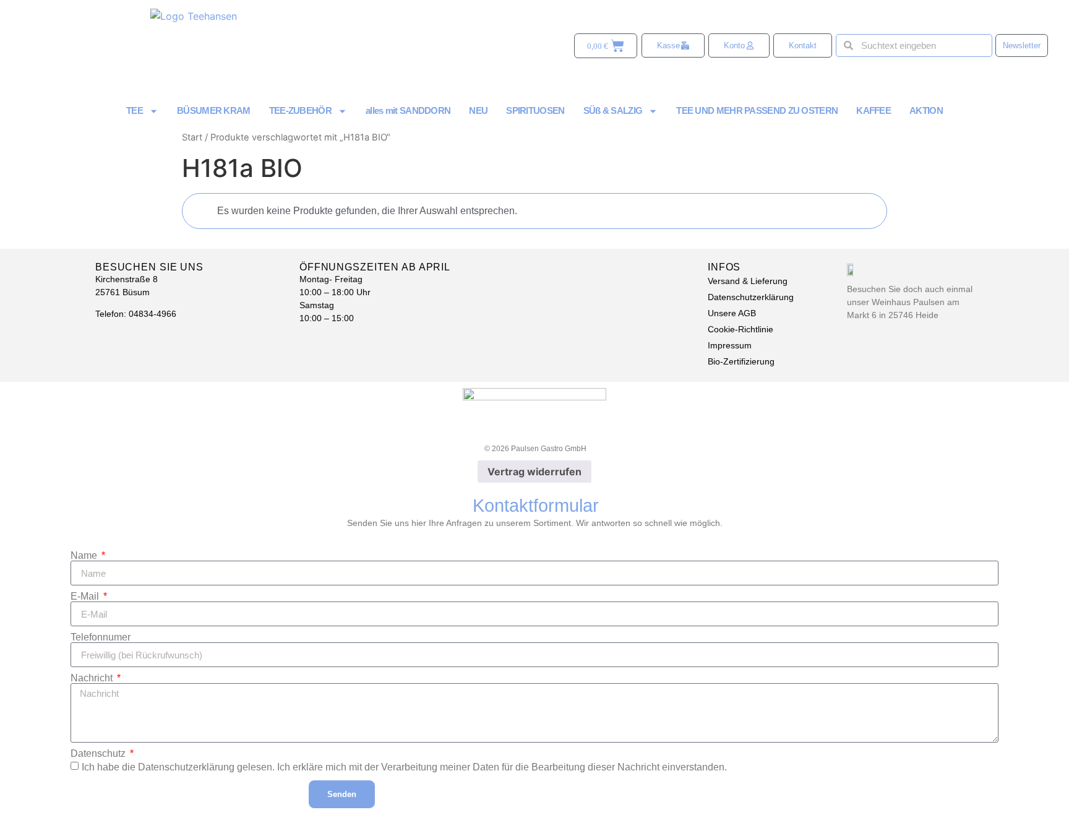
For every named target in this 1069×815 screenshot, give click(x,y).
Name (85, 556)
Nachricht (93, 678)
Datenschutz (99, 754)
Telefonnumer (101, 637)
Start (192, 137)
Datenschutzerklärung (751, 297)
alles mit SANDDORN (408, 110)
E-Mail (86, 597)
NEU (478, 110)
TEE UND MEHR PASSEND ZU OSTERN (757, 110)
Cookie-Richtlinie (740, 329)
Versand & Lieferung (748, 281)
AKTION (926, 110)
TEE (134, 110)
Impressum (730, 345)
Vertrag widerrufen (534, 471)
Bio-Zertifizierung (741, 361)
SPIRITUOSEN (535, 110)
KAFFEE (873, 110)
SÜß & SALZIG (613, 110)
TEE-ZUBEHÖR (300, 110)
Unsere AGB (732, 313)
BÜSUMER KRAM (214, 110)
